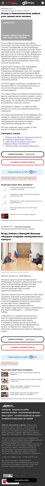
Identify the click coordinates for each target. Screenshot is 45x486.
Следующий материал (21, 480)
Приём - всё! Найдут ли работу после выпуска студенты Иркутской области (25, 387)
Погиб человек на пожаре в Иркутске (21, 146)
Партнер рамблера (20, 475)
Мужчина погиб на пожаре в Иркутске (22, 214)
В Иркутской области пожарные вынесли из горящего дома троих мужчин (22, 138)
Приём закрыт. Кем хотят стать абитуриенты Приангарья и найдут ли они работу (24, 393)
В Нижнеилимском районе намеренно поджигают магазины (22, 188)
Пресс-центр (7, 416)
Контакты (6, 410)
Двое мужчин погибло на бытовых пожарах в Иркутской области (19, 143)
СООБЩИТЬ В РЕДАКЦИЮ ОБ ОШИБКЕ (17, 419)
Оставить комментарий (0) (22, 162)
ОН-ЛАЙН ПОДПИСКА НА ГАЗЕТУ (27, 416)
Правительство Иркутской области (15, 272)
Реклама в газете (9, 413)
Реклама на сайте (20, 410)
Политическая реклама (29, 413)
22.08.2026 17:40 (7, 227)
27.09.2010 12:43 (6, 9)
